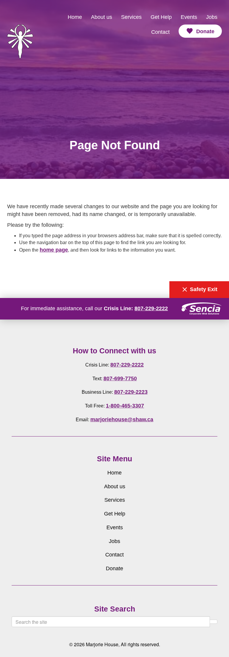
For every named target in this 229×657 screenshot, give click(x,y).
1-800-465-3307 (125, 406)
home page (54, 250)
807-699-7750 (120, 378)
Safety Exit (199, 289)
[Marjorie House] (20, 24)
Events (189, 17)
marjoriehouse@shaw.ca (121, 419)
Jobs (211, 17)
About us (101, 17)
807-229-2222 (151, 308)
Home (75, 17)
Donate (200, 31)
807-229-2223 (131, 392)
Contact (160, 32)
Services (131, 17)
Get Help (161, 17)
